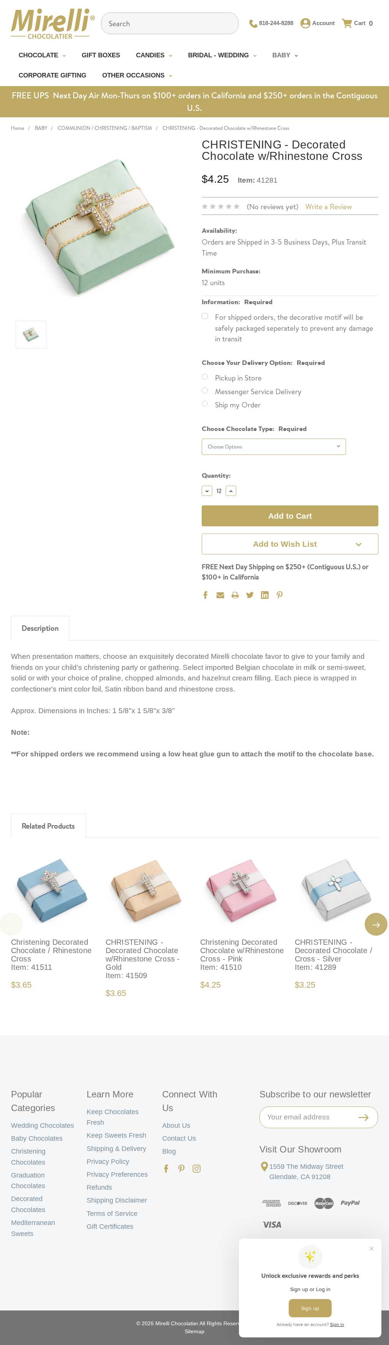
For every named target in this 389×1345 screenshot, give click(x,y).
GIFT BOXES (101, 55)
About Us (176, 1125)
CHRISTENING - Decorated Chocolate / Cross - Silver (333, 954)
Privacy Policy (108, 1161)
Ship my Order (238, 405)
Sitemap (194, 1331)
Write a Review (328, 207)
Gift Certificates (110, 1226)
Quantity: (216, 474)
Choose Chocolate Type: (254, 427)
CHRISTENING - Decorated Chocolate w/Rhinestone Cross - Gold (143, 959)
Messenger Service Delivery (258, 391)
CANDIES (151, 55)
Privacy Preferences (117, 1174)
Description (40, 628)
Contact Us (179, 1138)
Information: (237, 301)
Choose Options (53, 891)
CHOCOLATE (39, 55)
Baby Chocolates (37, 1138)
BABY (282, 55)
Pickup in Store (238, 378)
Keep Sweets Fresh (116, 1135)
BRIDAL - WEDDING (219, 55)
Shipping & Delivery (116, 1148)
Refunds (99, 1187)
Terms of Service (112, 1213)
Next (376, 924)
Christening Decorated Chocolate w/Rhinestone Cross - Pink (242, 954)
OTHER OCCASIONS (134, 75)
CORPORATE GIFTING (52, 75)
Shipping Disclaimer (117, 1200)
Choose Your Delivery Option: (263, 361)
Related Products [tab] (48, 826)
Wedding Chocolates (42, 1125)
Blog (169, 1151)
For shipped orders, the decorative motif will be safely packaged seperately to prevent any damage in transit (294, 328)
